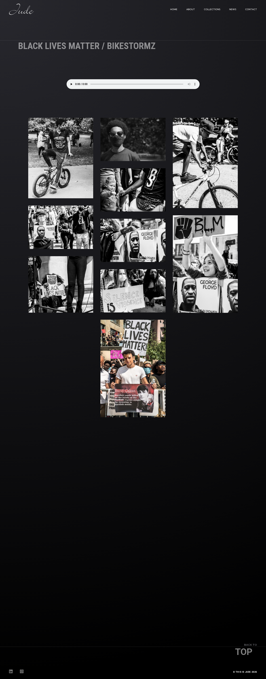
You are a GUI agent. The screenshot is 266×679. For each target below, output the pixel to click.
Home (173, 9)
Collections (212, 9)
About (190, 9)
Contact (251, 9)
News (232, 9)
